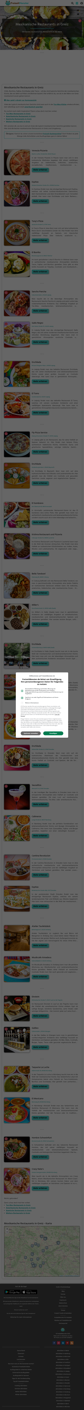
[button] (42, 702)
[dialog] (42, 705)
